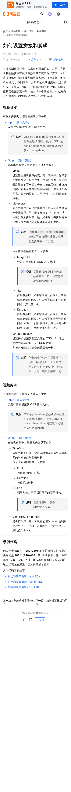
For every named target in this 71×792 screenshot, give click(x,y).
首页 (5, 31)
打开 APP (60, 5)
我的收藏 (58, 59)
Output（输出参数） (20, 160)
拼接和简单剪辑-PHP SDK (24, 587)
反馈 (41, 619)
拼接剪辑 (41, 31)
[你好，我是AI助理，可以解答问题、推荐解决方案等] (50, 14)
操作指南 (28, 31)
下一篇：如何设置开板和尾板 (51, 602)
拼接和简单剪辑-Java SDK (24, 576)
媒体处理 (15, 31)
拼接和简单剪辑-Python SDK (25, 582)
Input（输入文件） (19, 122)
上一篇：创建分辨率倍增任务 (19, 602)
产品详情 (33, 59)
